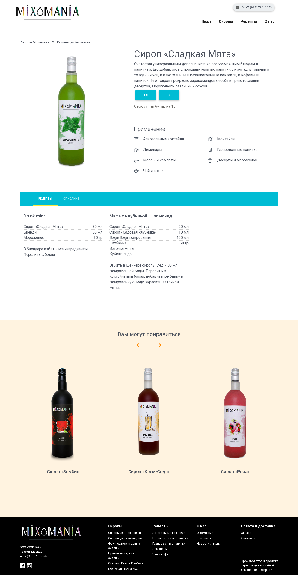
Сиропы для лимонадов (125, 538)
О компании (205, 533)
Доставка (248, 538)
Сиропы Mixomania (34, 42)
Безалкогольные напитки (170, 538)
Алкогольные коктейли (168, 533)
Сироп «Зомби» (63, 471)
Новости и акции (208, 543)
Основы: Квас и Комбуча (125, 563)
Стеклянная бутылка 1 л (155, 106)
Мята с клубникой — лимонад (140, 216)
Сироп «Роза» (235, 471)
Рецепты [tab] (45, 199)
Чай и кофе (160, 554)
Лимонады (160, 549)
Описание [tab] (71, 199)
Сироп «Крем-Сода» (149, 471)
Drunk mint (34, 216)
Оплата (246, 533)
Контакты (204, 538)
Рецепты (248, 21)
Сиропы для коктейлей (124, 533)
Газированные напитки (168, 543)
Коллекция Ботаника (73, 42)
